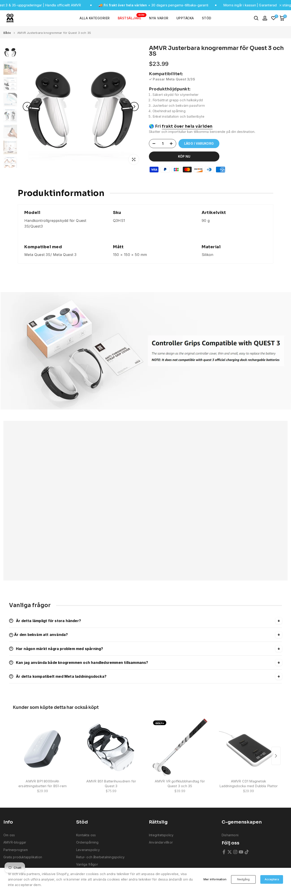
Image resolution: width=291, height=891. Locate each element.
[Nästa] (134, 106)
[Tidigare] (27, 106)
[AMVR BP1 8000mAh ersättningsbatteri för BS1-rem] (42, 747)
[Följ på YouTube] (241, 852)
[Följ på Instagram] (235, 852)
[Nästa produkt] (276, 756)
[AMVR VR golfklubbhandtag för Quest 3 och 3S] (179, 747)
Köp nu (184, 156)
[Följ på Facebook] (224, 852)
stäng (286, 5)
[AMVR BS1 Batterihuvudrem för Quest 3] (111, 747)
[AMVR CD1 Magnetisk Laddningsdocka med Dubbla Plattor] (248, 747)
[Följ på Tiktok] (246, 852)
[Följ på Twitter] (229, 852)
